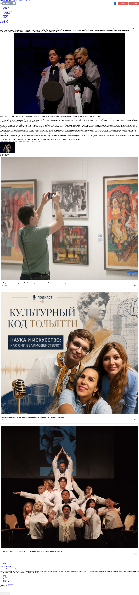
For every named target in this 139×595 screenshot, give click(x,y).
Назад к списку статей (5, 566)
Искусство (5, 141)
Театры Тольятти (18, 141)
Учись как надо (6, 9)
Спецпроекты (6, 13)
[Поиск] (115, 3)
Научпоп (5, 8)
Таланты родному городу (29, 141)
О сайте (5, 576)
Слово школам (6, 12)
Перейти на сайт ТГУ (8, 581)
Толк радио (5, 15)
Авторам (5, 580)
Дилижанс (11, 141)
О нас (4, 575)
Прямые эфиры (122, 3)
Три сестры (38, 141)
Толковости (6, 7)
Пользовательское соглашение (10, 578)
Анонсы (5, 17)
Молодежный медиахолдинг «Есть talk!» (10, 568)
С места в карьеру (7, 11)
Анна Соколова (4, 22)
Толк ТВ (5, 16)
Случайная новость (134, 3)
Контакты (5, 577)
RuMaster (10, 584)
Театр (1, 141)
